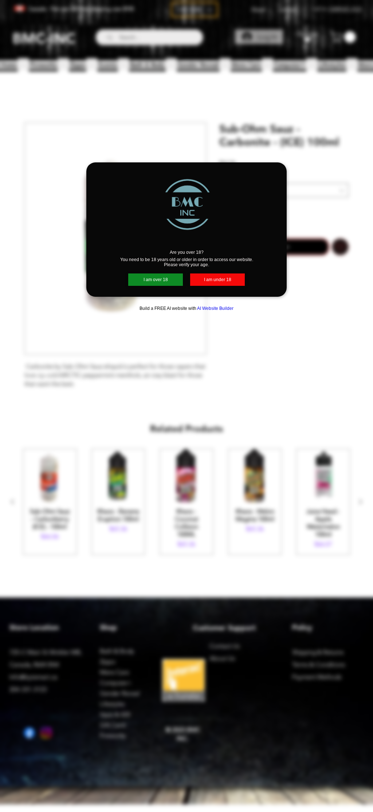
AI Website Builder (215, 308)
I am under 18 (217, 279)
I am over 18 (156, 279)
